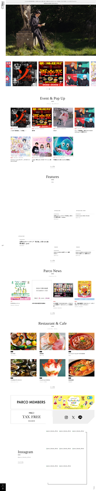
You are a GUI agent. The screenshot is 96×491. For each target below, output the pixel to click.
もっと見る (52, 166)
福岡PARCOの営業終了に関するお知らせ (51, 3)
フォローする (20, 462)
